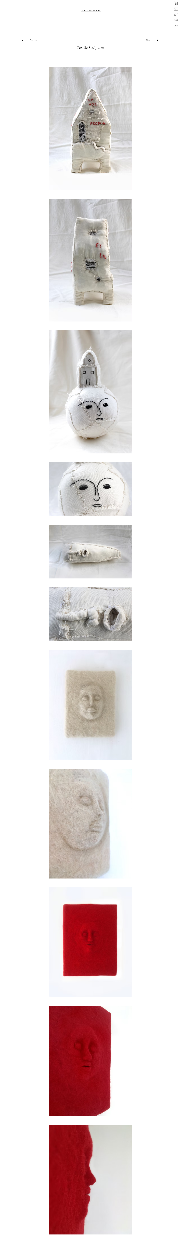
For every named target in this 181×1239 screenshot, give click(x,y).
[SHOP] (176, 25)
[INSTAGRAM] (176, 3)
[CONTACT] (176, 9)
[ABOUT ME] (176, 14)
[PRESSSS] (176, 20)
